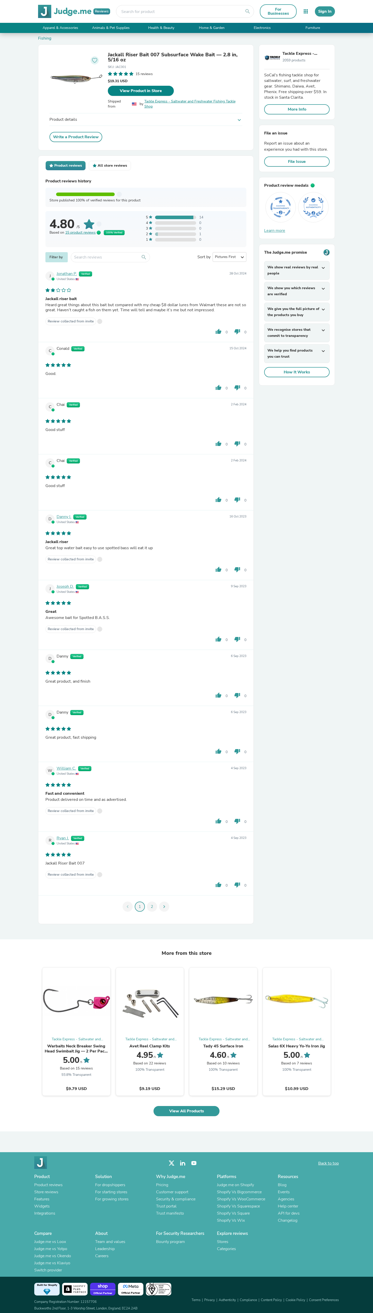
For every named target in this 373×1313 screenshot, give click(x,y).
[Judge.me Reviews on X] (171, 1163)
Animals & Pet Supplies (111, 27)
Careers (102, 1255)
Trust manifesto (170, 1213)
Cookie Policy (295, 1300)
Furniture (313, 27)
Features (41, 1199)
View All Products (186, 1111)
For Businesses (278, 11)
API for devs (289, 1213)
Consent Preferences (324, 1300)
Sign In (325, 11)
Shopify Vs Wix (231, 1220)
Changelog (287, 1220)
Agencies (286, 1199)
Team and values (110, 1241)
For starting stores (111, 1192)
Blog (282, 1184)
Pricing (162, 1184)
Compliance (248, 1300)
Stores (222, 1241)
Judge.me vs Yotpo (50, 1248)
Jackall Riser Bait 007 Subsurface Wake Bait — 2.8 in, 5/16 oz (173, 57)
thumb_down (237, 332)
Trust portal (166, 1206)
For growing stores (112, 1199)
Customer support (172, 1192)
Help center (288, 1206)
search (248, 11)
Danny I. (64, 517)
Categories (226, 1248)
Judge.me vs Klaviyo (52, 1263)
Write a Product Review (76, 137)
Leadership (105, 1248)
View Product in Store (141, 91)
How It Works (297, 372)
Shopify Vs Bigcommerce (239, 1192)
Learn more (274, 230)
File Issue (297, 161)
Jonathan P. (67, 274)
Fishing (44, 38)
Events (284, 1192)
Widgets (42, 1206)
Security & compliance (175, 1199)
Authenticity (227, 1300)
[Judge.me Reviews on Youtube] (194, 1163)
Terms (196, 1300)
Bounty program (170, 1241)
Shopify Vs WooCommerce (241, 1199)
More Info (297, 109)
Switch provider (48, 1270)
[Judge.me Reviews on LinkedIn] (183, 1163)
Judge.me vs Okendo (52, 1255)
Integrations (44, 1213)
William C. (66, 768)
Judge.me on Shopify (235, 1184)
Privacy (209, 1300)
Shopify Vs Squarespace (238, 1206)
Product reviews (48, 1184)
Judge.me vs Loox (50, 1241)
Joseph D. (65, 586)
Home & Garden (212, 27)
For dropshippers (110, 1184)
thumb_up (218, 332)
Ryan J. (63, 838)
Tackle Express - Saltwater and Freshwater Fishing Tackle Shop (189, 104)
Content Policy (271, 1300)
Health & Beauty (161, 27)
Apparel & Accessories (60, 27)
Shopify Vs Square (233, 1213)
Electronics (262, 27)
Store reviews (46, 1192)
